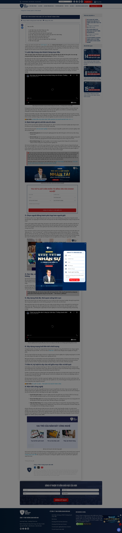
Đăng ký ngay (74, 280)
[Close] (85, 243)
